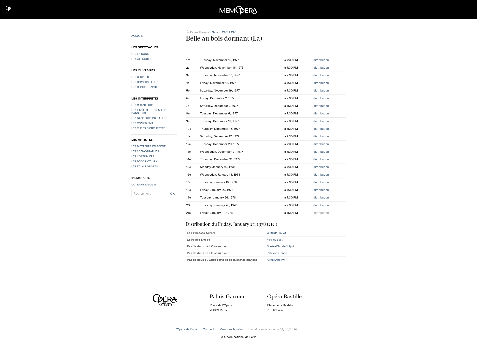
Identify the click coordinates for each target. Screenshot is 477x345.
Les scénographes (145, 151)
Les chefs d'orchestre (148, 128)
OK (172, 193)
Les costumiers (142, 156)
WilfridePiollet (276, 232)
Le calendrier (141, 59)
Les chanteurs (142, 105)
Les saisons (140, 54)
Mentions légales (231, 329)
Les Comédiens (142, 123)
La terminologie (143, 184)
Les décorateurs (144, 161)
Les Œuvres (140, 77)
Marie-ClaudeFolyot (280, 246)
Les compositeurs (144, 82)
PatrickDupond (277, 253)
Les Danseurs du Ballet (149, 118)
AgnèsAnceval (276, 259)
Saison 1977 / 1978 (224, 32)
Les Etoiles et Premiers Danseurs (148, 112)
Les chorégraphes (145, 87)
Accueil (137, 36)
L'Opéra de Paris (185, 329)
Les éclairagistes (144, 166)
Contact (208, 329)
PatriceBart (274, 239)
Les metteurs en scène (148, 146)
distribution (321, 60)
